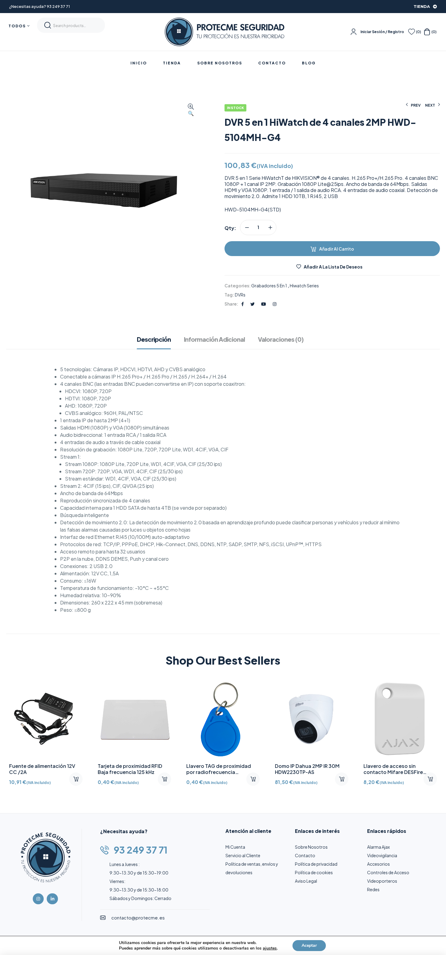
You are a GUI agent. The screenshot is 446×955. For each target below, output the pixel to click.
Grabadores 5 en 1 (269, 285)
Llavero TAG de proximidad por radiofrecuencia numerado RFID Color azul (218, 772)
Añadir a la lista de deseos (333, 267)
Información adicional (214, 339)
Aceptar (309, 945)
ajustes (270, 948)
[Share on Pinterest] (263, 303)
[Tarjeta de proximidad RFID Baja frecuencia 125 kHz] (134, 718)
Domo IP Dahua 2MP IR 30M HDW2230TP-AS (307, 769)
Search (47, 25)
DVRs (240, 294)
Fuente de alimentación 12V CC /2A (42, 769)
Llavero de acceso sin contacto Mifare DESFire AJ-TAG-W (393, 772)
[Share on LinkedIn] (274, 303)
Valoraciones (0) (280, 339)
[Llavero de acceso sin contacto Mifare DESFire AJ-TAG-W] (400, 718)
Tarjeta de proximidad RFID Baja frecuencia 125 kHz (130, 769)
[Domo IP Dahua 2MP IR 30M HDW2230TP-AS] (311, 718)
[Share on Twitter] (252, 303)
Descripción (154, 339)
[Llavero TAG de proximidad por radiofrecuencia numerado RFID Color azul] (223, 718)
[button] (190, 110)
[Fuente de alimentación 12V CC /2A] (46, 718)
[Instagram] (38, 898)
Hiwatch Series (304, 285)
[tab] (157, 342)
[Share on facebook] (243, 303)
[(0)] (411, 32)
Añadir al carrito (336, 249)
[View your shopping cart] (427, 32)
